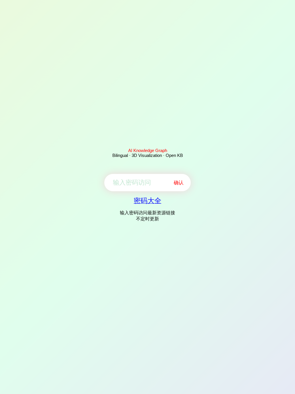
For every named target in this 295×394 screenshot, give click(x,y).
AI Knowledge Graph (147, 150)
